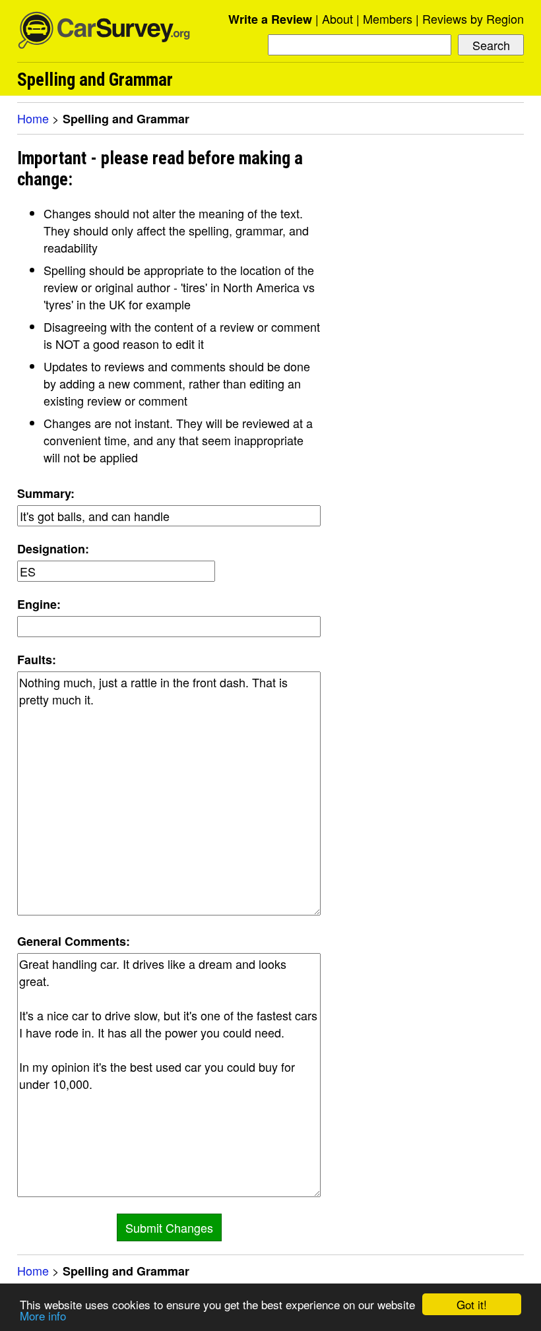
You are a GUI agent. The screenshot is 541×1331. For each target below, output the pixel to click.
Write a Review (270, 19)
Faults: (36, 659)
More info (43, 1315)
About (337, 18)
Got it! (472, 1304)
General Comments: (73, 941)
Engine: (39, 604)
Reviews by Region (473, 18)
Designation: (53, 548)
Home (33, 118)
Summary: (46, 493)
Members (387, 18)
